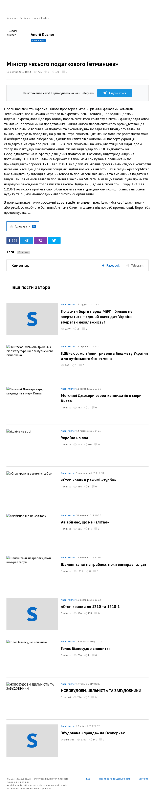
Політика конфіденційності (114, 778)
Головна (11, 17)
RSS (88, 778)
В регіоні (66, 697)
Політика (23, 252)
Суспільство (67, 739)
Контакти (143, 778)
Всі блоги (25, 17)
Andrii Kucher (41, 17)
